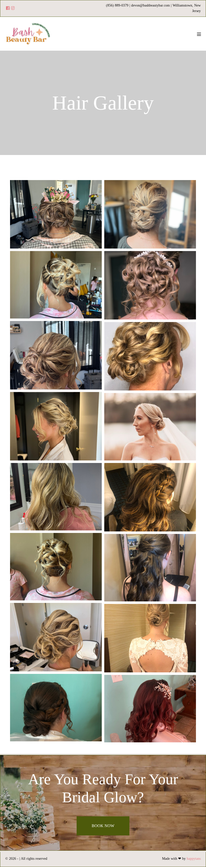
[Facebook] (8, 8)
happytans (194, 858)
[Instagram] (13, 8)
